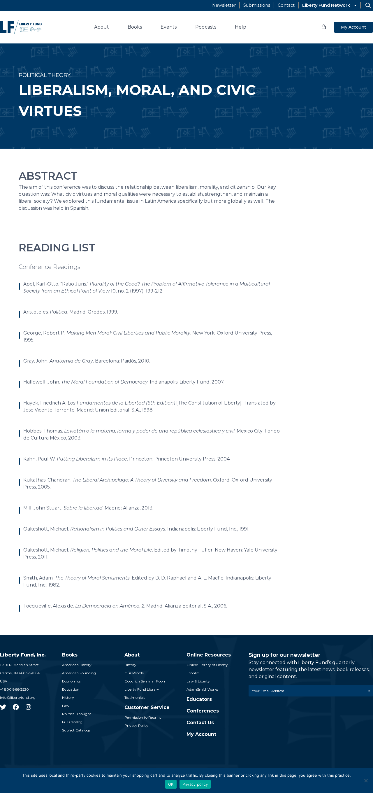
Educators (199, 699)
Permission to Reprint (142, 717)
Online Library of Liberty (207, 665)
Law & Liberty (198, 681)
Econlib (192, 673)
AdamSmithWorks (202, 689)
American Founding (79, 673)
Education (70, 689)
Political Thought (76, 714)
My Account (353, 27)
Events (169, 27)
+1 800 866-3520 (14, 689)
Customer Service (147, 707)
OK (171, 784)
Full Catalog (72, 722)
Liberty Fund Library (141, 689)
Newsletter (224, 5)
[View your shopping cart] (323, 27)
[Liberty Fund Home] (21, 27)
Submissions (256, 5)
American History (77, 665)
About (101, 27)
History (68, 697)
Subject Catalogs (76, 730)
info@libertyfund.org (18, 697)
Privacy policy (195, 784)
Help (240, 27)
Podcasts (205, 27)
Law (65, 705)
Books (135, 27)
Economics (71, 681)
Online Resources (208, 655)
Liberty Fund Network (326, 5)
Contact (286, 5)
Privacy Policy (136, 725)
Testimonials (134, 697)
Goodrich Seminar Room (145, 681)
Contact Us (200, 722)
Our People (134, 673)
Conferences (202, 711)
